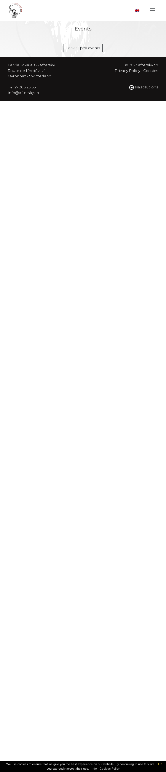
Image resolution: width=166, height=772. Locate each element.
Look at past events (83, 48)
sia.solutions (146, 87)
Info (94, 768)
